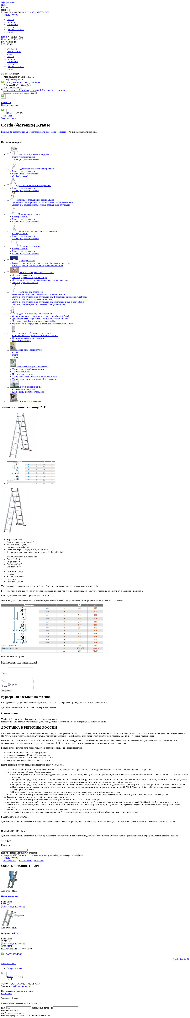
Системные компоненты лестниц (28, 338)
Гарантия (11, 27)
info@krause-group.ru (13, 79)
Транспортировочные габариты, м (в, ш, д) (27, 552)
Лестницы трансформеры (29, 401)
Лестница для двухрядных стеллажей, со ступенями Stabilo (40, 304)
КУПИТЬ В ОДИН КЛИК (31, 860)
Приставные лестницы (29, 214)
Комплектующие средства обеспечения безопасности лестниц (41, 263)
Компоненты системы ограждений (28, 392)
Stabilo (15, 357)
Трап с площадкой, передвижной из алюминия (34, 376)
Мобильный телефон (42, 1008)
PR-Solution (6, 993)
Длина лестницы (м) (16, 547)
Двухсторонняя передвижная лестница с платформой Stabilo (41, 319)
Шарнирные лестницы (29, 246)
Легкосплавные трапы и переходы (32, 366)
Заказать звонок (8, 118)
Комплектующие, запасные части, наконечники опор (37, 265)
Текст (4, 673)
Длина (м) (11, 567)
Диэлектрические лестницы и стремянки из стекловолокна (40, 280)
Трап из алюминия (21, 371)
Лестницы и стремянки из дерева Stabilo (35, 200)
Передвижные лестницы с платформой (33, 314)
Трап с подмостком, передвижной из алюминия (34, 379)
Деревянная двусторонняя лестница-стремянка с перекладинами (42, 202)
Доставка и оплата (15, 29)
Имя (4, 681)
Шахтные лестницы (21, 340)
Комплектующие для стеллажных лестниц (32, 299)
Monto (15, 355)
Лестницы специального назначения (36, 272)
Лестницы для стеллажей (31, 292)
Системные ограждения (30, 387)
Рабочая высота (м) (16, 544)
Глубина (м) (12, 564)
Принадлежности (27, 260)
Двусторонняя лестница (53, 90)
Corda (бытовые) (20, 176)
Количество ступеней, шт (19, 542)
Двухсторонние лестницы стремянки (33, 185)
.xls (4, 116)
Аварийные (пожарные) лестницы (34, 333)
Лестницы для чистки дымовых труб (29, 277)
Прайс (4, 37)
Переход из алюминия (22, 374)
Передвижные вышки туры (29, 350)
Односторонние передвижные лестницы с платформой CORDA (42, 324)
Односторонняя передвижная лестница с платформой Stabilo (41, 316)
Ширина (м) (12, 562)
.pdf (10, 116)
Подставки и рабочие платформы (34, 154)
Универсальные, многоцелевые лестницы (38, 231)
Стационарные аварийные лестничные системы (35, 335)
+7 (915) (180, 959)
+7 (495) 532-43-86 (40, 12)
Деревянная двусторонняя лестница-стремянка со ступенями (41, 205)
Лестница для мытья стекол (25, 282)
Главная (10, 19)
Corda (15, 352)
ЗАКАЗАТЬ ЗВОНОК (11, 87)
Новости (11, 22)
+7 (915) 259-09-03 (9, 15)
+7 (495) (13, 954)
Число (4, 686)
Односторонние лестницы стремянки (36, 169)
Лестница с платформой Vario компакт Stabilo (33, 321)
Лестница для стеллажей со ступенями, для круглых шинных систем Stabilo (48, 302)
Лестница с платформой (29, 90)
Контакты (11, 32)
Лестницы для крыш (22, 275)
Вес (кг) (10, 559)
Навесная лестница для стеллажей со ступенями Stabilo (38, 294)
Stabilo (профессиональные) (25, 159)
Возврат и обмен (15, 968)
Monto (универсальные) (23, 157)
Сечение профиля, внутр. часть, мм (23, 549)
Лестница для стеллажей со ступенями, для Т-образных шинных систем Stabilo (49, 297)
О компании (12, 24)
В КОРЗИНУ (9, 860)
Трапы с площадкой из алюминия (28, 369)
